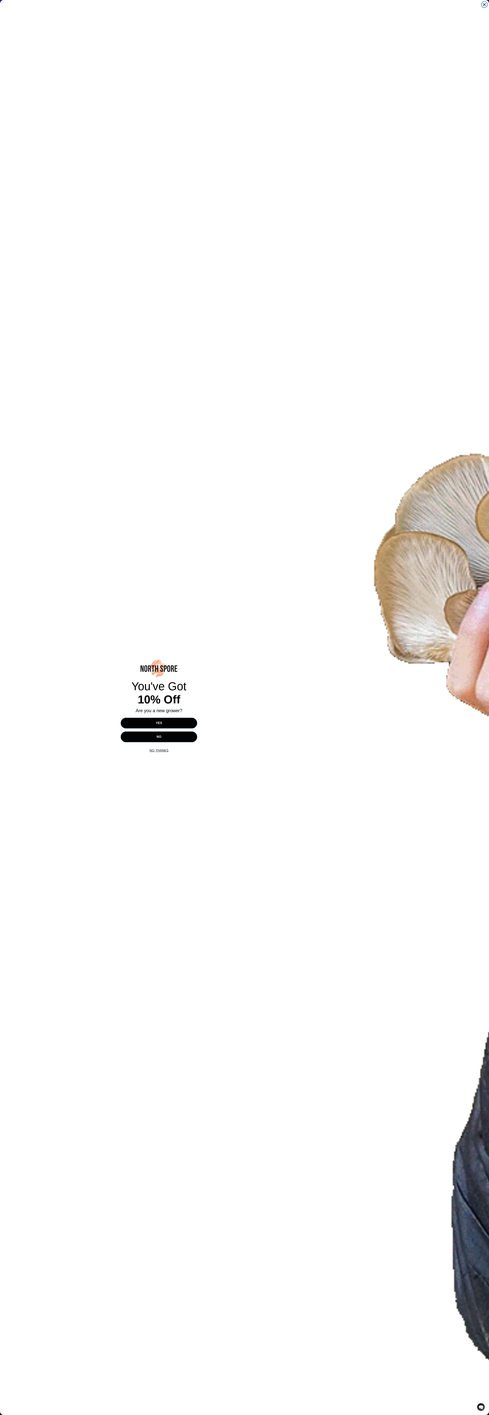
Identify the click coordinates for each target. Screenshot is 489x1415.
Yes (159, 723)
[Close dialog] (484, 5)
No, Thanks (159, 750)
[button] (481, 1407)
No (159, 736)
